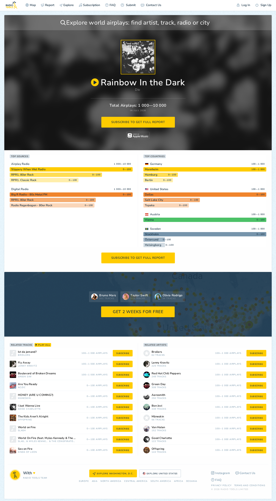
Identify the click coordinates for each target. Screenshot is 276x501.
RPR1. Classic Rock (24, 180)
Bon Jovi (157, 406)
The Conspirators (63, 441)
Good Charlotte (29, 409)
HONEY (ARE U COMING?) (35, 395)
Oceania (191, 481)
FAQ (113, 5)
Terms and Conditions (249, 485)
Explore (68, 5)
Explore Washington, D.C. (115, 473)
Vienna (149, 220)
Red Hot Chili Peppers (166, 373)
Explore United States (162, 473)
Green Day (25, 377)
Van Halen (158, 427)
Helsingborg (153, 245)
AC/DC (22, 387)
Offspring (25, 420)
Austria (155, 214)
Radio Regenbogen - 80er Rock (31, 205)
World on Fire (27, 427)
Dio (137, 89)
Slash (22, 430)
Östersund (151, 240)
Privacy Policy (221, 485)
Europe (84, 481)
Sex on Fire (25, 449)
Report (49, 5)
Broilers (24, 355)
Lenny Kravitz (27, 366)
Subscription (91, 5)
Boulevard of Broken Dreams (37, 373)
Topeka (150, 205)
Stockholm (152, 234)
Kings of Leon (27, 452)
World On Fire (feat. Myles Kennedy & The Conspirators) (52, 438)
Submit (130, 5)
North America (110, 481)
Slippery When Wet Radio (28, 169)
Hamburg (151, 175)
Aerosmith (158, 395)
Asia (94, 481)
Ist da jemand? (27, 352)
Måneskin (24, 398)
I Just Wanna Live (29, 406)
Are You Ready (27, 384)
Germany (156, 164)
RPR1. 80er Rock (22, 175)
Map (33, 5)
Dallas (149, 195)
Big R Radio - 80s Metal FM (29, 195)
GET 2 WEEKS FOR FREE (138, 312)
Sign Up (265, 5)
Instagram (222, 473)
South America (161, 481)
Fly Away (24, 363)
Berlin (149, 180)
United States (159, 189)
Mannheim (151, 169)
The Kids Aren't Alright (33, 416)
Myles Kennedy (38, 441)
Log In (245, 5)
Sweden (155, 229)
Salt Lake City (154, 200)
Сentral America (135, 481)
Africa (178, 481)
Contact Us (153, 5)
